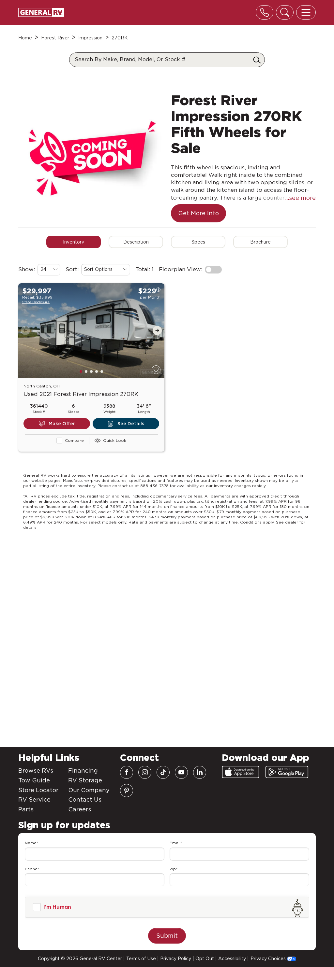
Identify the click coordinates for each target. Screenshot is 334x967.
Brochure (260, 242)
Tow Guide (34, 780)
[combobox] (49, 269)
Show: (26, 269)
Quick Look (114, 440)
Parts (26, 809)
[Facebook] (126, 772)
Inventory (73, 242)
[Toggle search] (285, 12)
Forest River (55, 37)
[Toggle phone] (264, 12)
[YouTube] (181, 772)
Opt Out (204, 958)
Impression (90, 37)
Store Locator (38, 790)
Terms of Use (141, 958)
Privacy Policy (175, 958)
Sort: (72, 269)
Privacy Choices (268, 958)
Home (25, 37)
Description (136, 242)
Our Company (89, 790)
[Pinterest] (126, 790)
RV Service (34, 799)
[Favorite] (156, 369)
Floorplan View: (180, 269)
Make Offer (62, 423)
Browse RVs (35, 770)
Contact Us (84, 799)
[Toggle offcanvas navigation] (306, 12)
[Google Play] (287, 772)
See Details (130, 423)
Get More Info (198, 213)
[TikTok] (163, 772)
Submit (167, 935)
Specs (198, 242)
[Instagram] (144, 772)
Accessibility (232, 958)
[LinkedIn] (199, 772)
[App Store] (240, 772)
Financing (83, 770)
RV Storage (85, 780)
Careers (79, 809)
